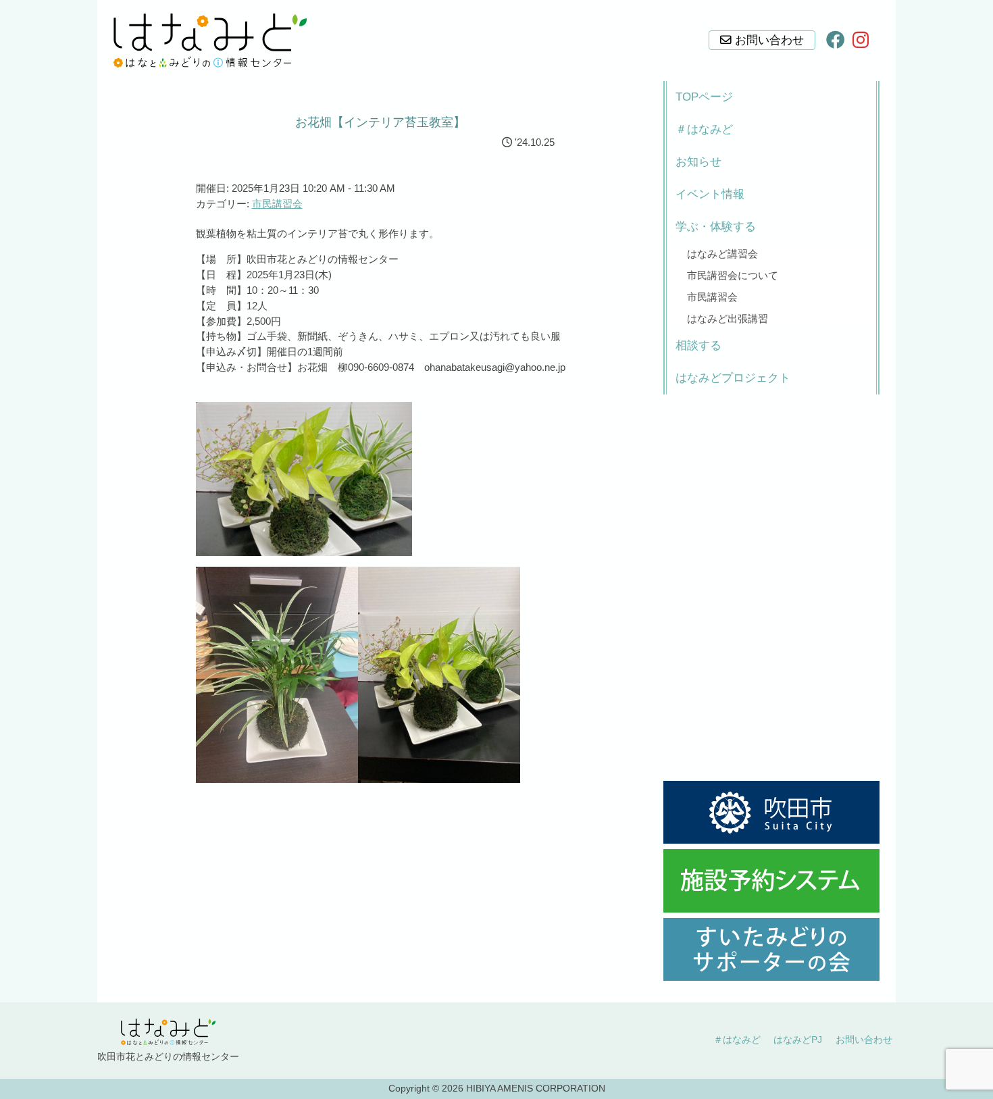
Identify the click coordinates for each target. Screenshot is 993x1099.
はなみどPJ (797, 1040)
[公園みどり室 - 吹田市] (771, 812)
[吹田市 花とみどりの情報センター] (210, 40)
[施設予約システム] (771, 880)
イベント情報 (710, 194)
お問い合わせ (864, 1040)
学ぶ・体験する (716, 226)
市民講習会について (732, 275)
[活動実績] (771, 949)
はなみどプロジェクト (733, 378)
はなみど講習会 (722, 253)
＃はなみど (704, 129)
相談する (698, 345)
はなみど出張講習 (727, 318)
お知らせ (698, 161)
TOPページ (704, 97)
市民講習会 (277, 203)
